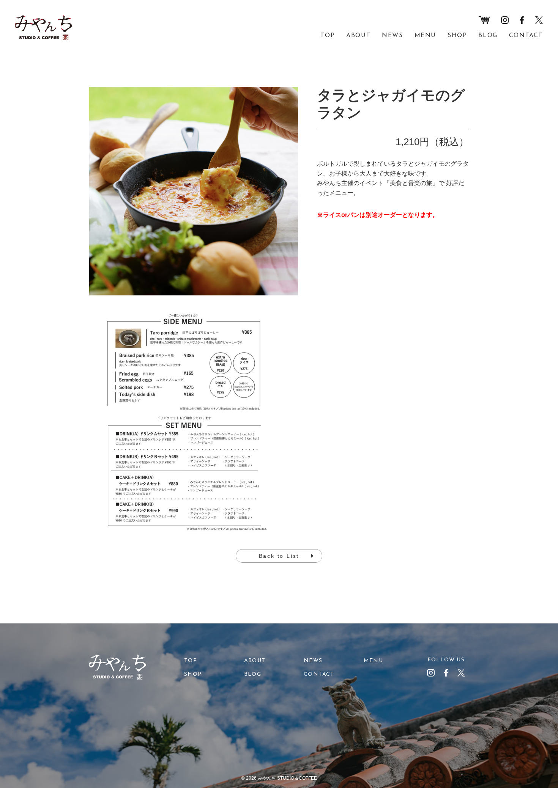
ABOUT (358, 36)
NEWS (392, 36)
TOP (327, 36)
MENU (425, 36)
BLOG (487, 36)
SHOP (457, 36)
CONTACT (526, 36)
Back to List (279, 556)
